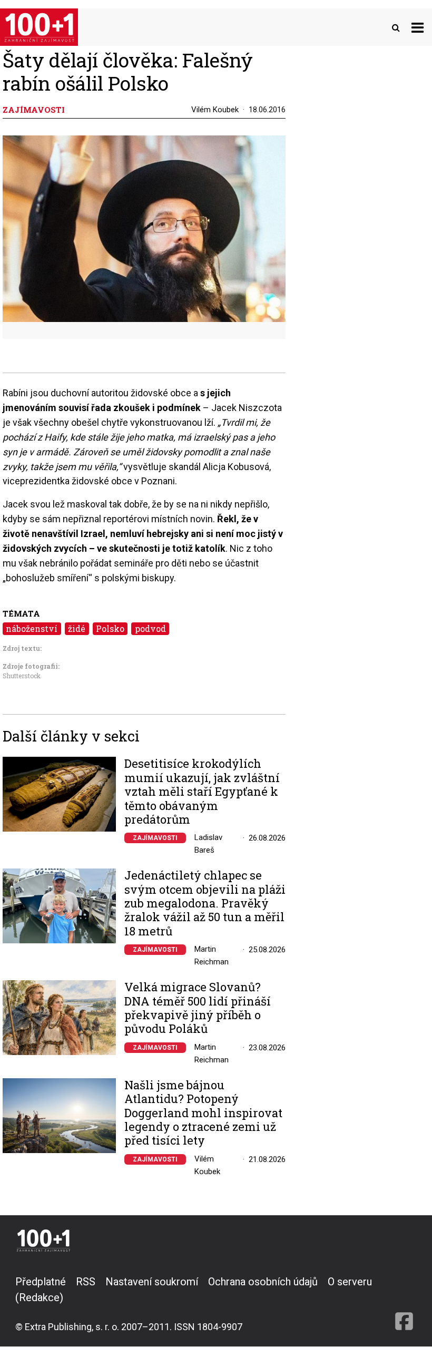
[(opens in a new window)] (404, 1304)
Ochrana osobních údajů (263, 1281)
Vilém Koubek (215, 109)
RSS (85, 1281)
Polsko (110, 628)
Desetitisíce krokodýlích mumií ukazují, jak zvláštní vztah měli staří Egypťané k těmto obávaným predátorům (202, 791)
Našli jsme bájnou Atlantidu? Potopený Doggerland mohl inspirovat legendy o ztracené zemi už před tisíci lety (203, 1113)
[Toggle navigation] (417, 27)
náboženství (31, 628)
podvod (150, 628)
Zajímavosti (155, 838)
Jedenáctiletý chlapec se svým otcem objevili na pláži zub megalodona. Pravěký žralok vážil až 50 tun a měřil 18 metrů (205, 903)
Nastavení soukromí (151, 1281)
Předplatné (40, 1281)
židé (76, 628)
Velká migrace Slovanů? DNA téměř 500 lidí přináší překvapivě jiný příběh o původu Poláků (197, 1008)
